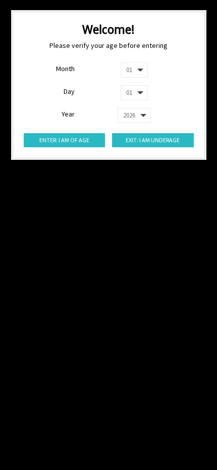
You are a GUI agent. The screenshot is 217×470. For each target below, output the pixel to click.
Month (65, 68)
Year (68, 114)
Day (69, 91)
